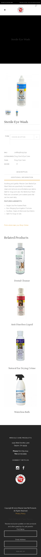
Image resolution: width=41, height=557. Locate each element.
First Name (20, 529)
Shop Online (24, 225)
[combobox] (24, 137)
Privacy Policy (20, 513)
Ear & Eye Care (24, 156)
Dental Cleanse (22, 280)
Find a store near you (11, 225)
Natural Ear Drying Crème (22, 368)
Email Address (20, 539)
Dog (16, 156)
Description (22, 172)
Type (7, 136)
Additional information (22, 177)
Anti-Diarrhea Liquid (22, 324)
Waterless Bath (22, 412)
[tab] (22, 172)
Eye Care (21, 160)
